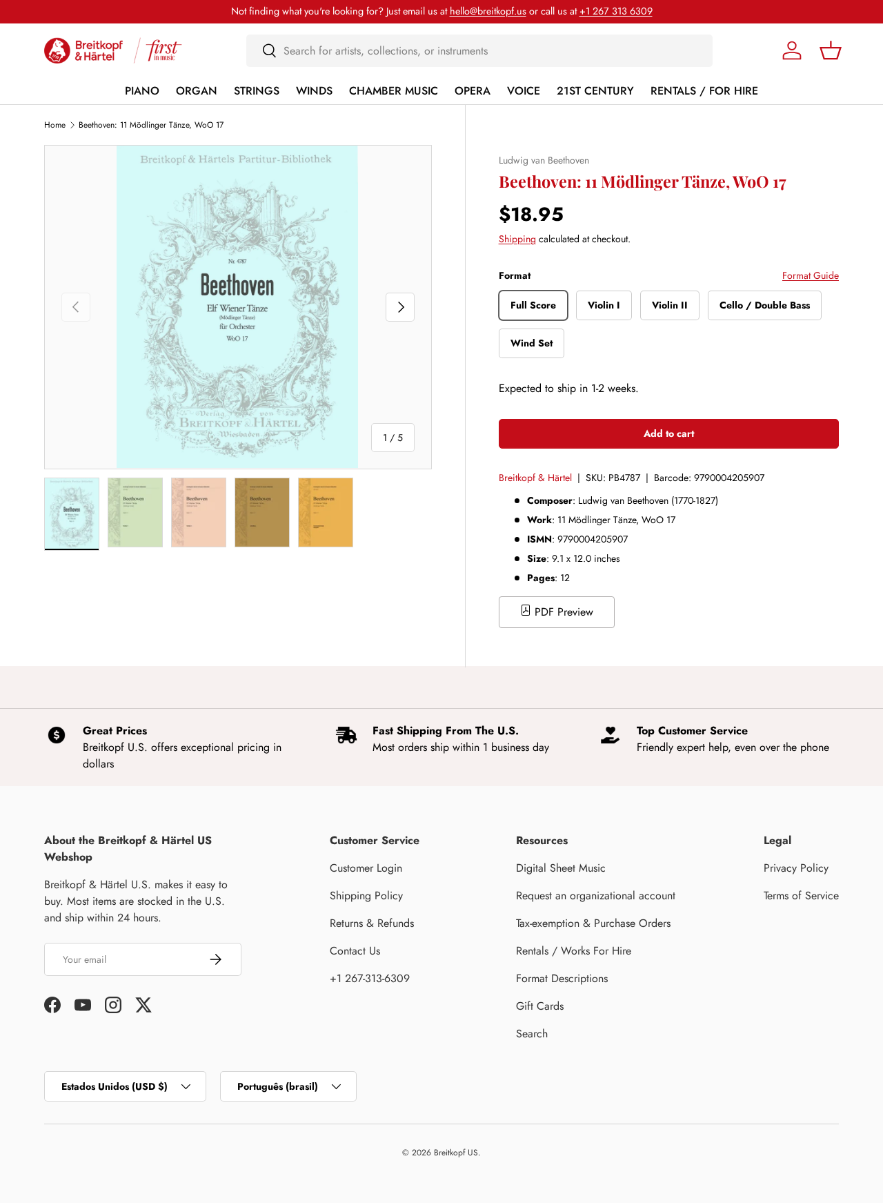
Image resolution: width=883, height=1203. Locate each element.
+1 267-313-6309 (370, 978)
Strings (256, 91)
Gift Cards (540, 1006)
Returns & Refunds (372, 923)
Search (532, 1033)
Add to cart (669, 433)
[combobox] (479, 51)
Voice (523, 91)
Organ (196, 91)
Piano (142, 91)
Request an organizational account (595, 895)
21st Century (595, 91)
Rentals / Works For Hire (573, 951)
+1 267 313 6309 (616, 11)
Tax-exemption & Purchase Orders (593, 923)
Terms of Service (801, 895)
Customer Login (366, 868)
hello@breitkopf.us (488, 11)
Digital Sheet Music (561, 868)
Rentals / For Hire (704, 91)
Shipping (517, 239)
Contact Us (355, 951)
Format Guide (810, 275)
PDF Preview (562, 612)
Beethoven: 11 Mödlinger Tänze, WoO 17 (151, 125)
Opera (472, 91)
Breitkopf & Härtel (535, 478)
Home (55, 125)
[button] (830, 50)
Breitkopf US (456, 1152)
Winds (314, 91)
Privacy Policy (796, 868)
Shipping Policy (366, 895)
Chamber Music (393, 91)
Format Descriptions (562, 978)
